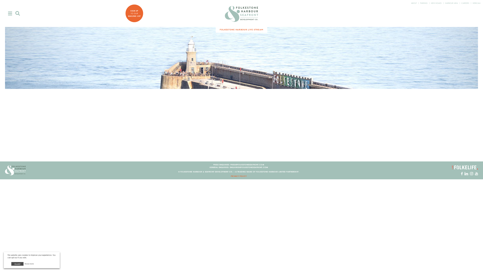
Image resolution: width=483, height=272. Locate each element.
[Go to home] (241, 14)
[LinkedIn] (466, 173)
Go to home (15, 170)
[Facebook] (462, 173)
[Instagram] (471, 173)
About (414, 3)
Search (17, 13)
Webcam (476, 3)
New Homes (436, 3)
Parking (424, 3)
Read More (29, 264)
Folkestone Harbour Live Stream (241, 30)
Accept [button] (17, 264)
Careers (465, 3)
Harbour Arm (451, 3)
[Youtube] (476, 173)
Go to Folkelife (465, 167)
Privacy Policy (239, 176)
